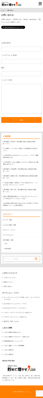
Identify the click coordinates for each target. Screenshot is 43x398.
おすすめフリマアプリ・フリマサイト (15, 308)
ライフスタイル (8, 235)
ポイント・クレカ (9, 230)
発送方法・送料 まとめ (11, 321)
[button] (11, 4)
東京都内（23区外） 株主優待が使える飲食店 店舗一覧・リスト (19, 142)
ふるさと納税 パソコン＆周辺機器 (14, 345)
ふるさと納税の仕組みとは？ (12, 332)
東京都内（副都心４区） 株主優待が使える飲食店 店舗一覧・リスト (21, 177)
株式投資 (8, 248)
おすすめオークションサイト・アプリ (15, 303)
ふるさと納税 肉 (8, 350)
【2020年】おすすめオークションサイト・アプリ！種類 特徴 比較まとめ (20, 156)
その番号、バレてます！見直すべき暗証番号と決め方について (20, 149)
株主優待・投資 (8, 240)
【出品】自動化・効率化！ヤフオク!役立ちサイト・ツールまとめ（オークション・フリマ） (20, 184)
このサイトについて (10, 277)
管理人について (8, 282)
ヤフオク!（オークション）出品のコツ (15, 317)
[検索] (36, 259)
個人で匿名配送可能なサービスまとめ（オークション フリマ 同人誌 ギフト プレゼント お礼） (20, 197)
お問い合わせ (10, 10)
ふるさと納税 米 (8, 354)
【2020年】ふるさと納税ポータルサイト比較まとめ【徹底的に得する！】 (20, 163)
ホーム (2, 10)
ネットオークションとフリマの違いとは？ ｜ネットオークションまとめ (22, 298)
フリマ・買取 (8, 220)
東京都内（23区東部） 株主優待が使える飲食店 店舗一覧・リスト (20, 170)
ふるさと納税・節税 (10, 225)
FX (6, 243)
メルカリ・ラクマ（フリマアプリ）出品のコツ (18, 312)
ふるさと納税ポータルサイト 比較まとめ (16, 336)
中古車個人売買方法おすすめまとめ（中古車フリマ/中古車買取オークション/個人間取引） (20, 204)
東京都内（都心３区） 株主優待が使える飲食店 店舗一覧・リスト (20, 190)
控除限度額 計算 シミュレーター (13, 341)
